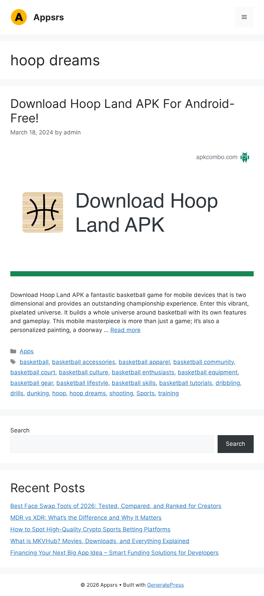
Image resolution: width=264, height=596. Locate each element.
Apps (27, 351)
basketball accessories (83, 361)
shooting (121, 393)
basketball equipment (208, 372)
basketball (34, 361)
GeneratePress (165, 585)
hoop (59, 393)
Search (20, 430)
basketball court (32, 372)
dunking (38, 393)
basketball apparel (144, 361)
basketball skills (134, 382)
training (168, 393)
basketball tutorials (185, 382)
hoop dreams (87, 393)
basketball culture (83, 372)
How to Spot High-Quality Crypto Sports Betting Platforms (90, 529)
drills (16, 393)
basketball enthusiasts (143, 372)
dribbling (228, 382)
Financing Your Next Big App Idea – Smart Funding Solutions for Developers (114, 552)
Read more (125, 330)
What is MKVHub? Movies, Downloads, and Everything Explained (99, 541)
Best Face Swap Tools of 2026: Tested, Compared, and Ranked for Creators (115, 506)
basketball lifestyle (82, 382)
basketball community (203, 361)
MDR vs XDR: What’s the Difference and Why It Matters (86, 517)
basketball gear (31, 382)
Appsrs (48, 17)
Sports (145, 393)
